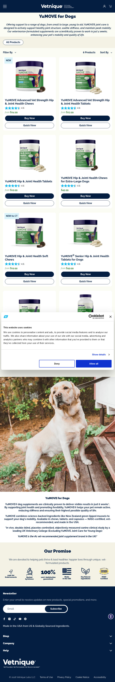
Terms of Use (46, 677)
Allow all (93, 363)
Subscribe (56, 608)
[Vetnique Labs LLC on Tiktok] (14, 619)
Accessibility (100, 677)
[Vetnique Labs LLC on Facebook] (4, 619)
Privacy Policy (64, 677)
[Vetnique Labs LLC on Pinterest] (25, 619)
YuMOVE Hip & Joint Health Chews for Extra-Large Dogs (84, 179)
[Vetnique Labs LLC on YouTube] (20, 619)
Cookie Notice (82, 677)
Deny (57, 363)
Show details (99, 354)
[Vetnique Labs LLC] (57, 6)
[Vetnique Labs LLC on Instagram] (9, 619)
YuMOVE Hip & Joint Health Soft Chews (26, 257)
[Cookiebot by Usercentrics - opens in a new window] (91, 316)
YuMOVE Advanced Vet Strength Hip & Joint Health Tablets (85, 101)
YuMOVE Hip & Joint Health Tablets (28, 181)
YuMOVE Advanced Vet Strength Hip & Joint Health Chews (29, 101)
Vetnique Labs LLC (26, 677)
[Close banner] (110, 317)
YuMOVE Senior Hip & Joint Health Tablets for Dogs (85, 257)
